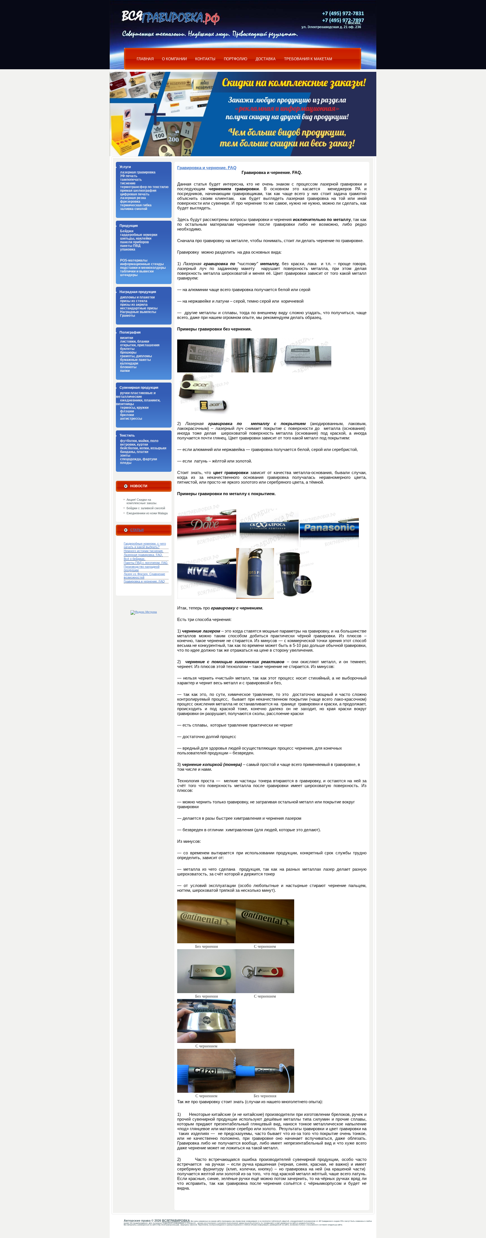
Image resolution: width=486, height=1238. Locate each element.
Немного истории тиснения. (143, 551)
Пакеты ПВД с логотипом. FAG (146, 562)
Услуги (125, 167)
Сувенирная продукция (139, 387)
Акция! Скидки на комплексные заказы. (142, 501)
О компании (174, 59)
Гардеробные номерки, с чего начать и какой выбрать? (145, 545)
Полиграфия (130, 332)
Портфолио (235, 59)
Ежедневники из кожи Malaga (147, 513)
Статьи (137, 530)
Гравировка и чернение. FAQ (144, 581)
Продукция (129, 225)
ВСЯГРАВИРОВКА (176, 1220)
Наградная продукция (138, 292)
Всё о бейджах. (134, 558)
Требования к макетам (308, 59)
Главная (145, 59)
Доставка (266, 59)
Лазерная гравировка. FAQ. (143, 555)
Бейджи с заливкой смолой (146, 508)
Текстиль (127, 435)
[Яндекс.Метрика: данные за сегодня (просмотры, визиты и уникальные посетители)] (143, 612)
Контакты (205, 59)
